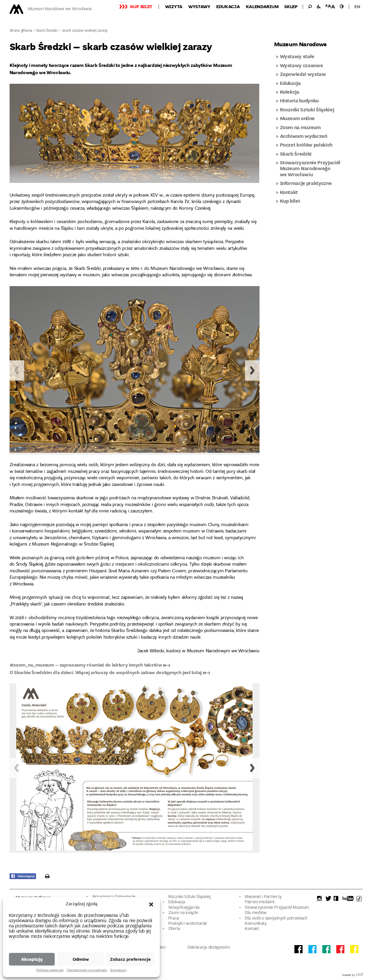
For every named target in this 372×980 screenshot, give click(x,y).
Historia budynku (299, 100)
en (357, 6)
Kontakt (289, 192)
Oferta (174, 929)
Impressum (118, 971)
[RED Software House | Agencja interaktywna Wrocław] (359, 975)
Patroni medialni (259, 902)
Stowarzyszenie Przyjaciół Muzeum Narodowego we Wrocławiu (310, 168)
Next (252, 370)
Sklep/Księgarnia (184, 907)
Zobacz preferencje (130, 959)
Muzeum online (297, 118)
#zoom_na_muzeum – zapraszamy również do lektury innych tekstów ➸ (90, 664)
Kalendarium (262, 6)
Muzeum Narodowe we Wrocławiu (60, 9)
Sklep (291, 6)
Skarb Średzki (296, 153)
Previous (17, 370)
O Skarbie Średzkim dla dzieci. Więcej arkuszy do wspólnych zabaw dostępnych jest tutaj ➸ (110, 672)
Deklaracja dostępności (208, 947)
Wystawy (199, 6)
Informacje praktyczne (306, 183)
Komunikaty (256, 923)
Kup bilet (141, 6)
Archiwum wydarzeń (303, 136)
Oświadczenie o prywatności (87, 971)
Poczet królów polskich (306, 144)
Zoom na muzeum (300, 127)
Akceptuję (32, 959)
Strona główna (21, 31)
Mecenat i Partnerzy (263, 897)
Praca (173, 918)
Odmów (81, 959)
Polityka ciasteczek (49, 971)
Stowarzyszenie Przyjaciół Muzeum (277, 907)
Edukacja (228, 6)
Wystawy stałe (297, 56)
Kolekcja (289, 91)
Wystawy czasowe (301, 65)
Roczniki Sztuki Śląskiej (307, 109)
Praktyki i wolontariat (187, 923)
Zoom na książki (183, 913)
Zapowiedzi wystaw (303, 74)
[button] (151, 904)
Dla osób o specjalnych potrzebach (276, 918)
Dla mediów (256, 913)
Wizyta (174, 6)
